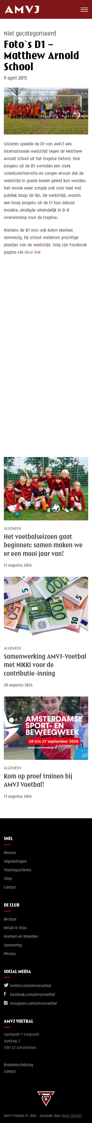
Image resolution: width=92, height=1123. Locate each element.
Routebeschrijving (18, 1065)
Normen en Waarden (21, 937)
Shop (8, 879)
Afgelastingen (15, 862)
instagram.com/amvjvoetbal (33, 1004)
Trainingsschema (17, 870)
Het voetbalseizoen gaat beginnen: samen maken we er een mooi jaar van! (43, 545)
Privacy (10, 954)
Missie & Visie (15, 928)
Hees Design (72, 1116)
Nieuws (10, 853)
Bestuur (10, 919)
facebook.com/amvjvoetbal (32, 995)
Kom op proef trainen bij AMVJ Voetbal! (38, 780)
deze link (33, 252)
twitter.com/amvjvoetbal (30, 986)
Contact (10, 888)
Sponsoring (13, 945)
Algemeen (12, 529)
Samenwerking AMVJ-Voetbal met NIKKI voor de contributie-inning (45, 665)
